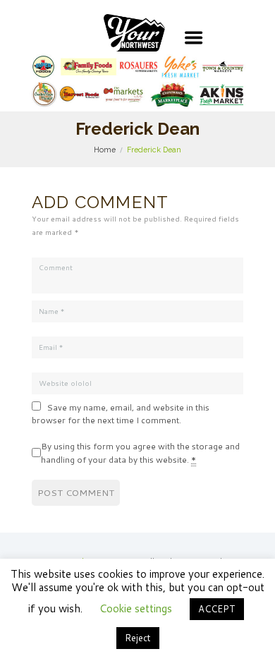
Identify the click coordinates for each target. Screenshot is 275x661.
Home (105, 149)
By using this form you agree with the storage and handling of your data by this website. (140, 453)
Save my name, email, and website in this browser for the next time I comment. (120, 414)
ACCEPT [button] (217, 608)
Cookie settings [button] (135, 608)
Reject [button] (138, 637)
